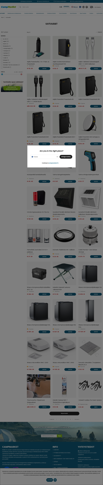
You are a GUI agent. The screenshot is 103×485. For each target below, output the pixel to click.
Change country (66, 156)
